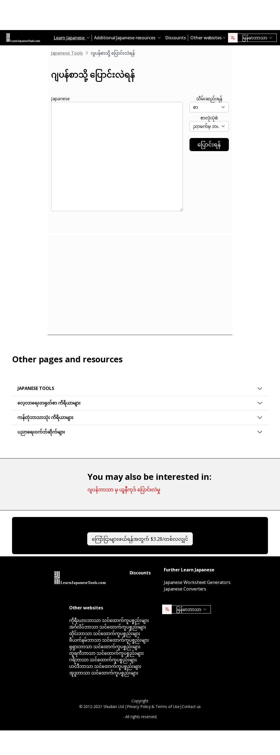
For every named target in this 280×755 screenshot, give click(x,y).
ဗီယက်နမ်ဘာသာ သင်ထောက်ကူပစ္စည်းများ (109, 640)
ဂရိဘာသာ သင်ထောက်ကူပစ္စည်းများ (103, 660)
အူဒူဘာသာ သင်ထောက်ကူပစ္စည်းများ (103, 673)
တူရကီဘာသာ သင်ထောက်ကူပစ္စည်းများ (106, 653)
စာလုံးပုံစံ (209, 118)
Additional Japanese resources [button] (125, 38)
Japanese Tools (67, 53)
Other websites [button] (206, 38)
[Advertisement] (140, 16)
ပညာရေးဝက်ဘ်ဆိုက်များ (41, 432)
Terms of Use (168, 706)
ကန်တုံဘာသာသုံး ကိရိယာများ (46, 417)
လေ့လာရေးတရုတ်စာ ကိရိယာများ (49, 403)
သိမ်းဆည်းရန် (209, 99)
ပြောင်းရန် (209, 144)
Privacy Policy (139, 706)
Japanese (60, 99)
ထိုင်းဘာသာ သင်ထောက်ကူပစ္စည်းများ (104, 633)
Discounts (175, 38)
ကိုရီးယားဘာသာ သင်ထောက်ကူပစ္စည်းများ (109, 620)
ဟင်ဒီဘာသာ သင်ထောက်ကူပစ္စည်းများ (105, 666)
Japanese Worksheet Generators (197, 582)
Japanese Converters (185, 589)
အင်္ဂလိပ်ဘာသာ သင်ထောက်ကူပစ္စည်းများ (108, 627)
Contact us (191, 706)
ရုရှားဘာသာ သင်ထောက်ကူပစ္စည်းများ (105, 647)
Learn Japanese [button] (70, 38)
